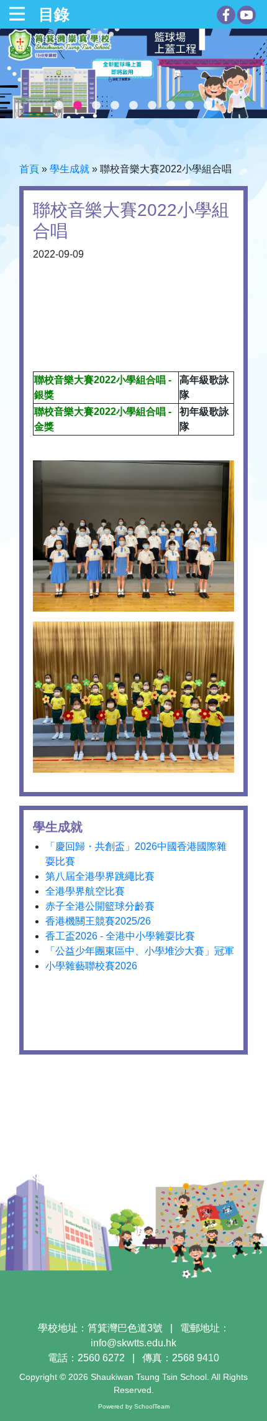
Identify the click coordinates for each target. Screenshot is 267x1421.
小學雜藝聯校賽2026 (91, 966)
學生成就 (69, 169)
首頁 (29, 169)
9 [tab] (208, 106)
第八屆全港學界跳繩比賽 (100, 876)
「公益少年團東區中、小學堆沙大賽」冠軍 (139, 951)
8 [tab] (189, 106)
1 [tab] (59, 106)
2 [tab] (77, 106)
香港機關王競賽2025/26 (98, 921)
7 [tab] (171, 106)
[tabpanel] (133, 73)
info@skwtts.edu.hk (133, 1343)
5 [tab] (133, 106)
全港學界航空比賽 (85, 891)
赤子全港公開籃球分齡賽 (100, 906)
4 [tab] (115, 106)
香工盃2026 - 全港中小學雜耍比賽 (120, 936)
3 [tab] (96, 106)
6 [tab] (152, 106)
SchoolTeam (152, 1406)
